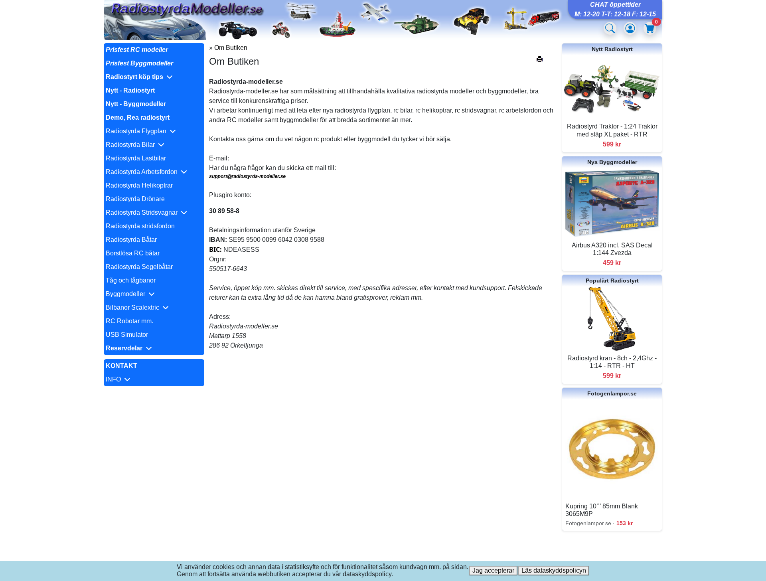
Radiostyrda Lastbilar (136, 158)
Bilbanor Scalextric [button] (134, 307)
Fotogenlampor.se (612, 393)
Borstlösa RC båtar (133, 253)
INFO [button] (115, 379)
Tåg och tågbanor (131, 280)
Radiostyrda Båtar (131, 239)
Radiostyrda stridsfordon (140, 226)
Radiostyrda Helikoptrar (139, 185)
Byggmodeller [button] (127, 293)
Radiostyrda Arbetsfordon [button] (143, 171)
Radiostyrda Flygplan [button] (138, 131)
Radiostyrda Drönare (135, 199)
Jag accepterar (493, 570)
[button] (154, 77)
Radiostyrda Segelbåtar (139, 266)
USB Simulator (127, 334)
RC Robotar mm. (129, 321)
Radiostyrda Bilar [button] (132, 144)
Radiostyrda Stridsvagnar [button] (143, 212)
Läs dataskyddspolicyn (553, 570)
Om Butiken (230, 47)
